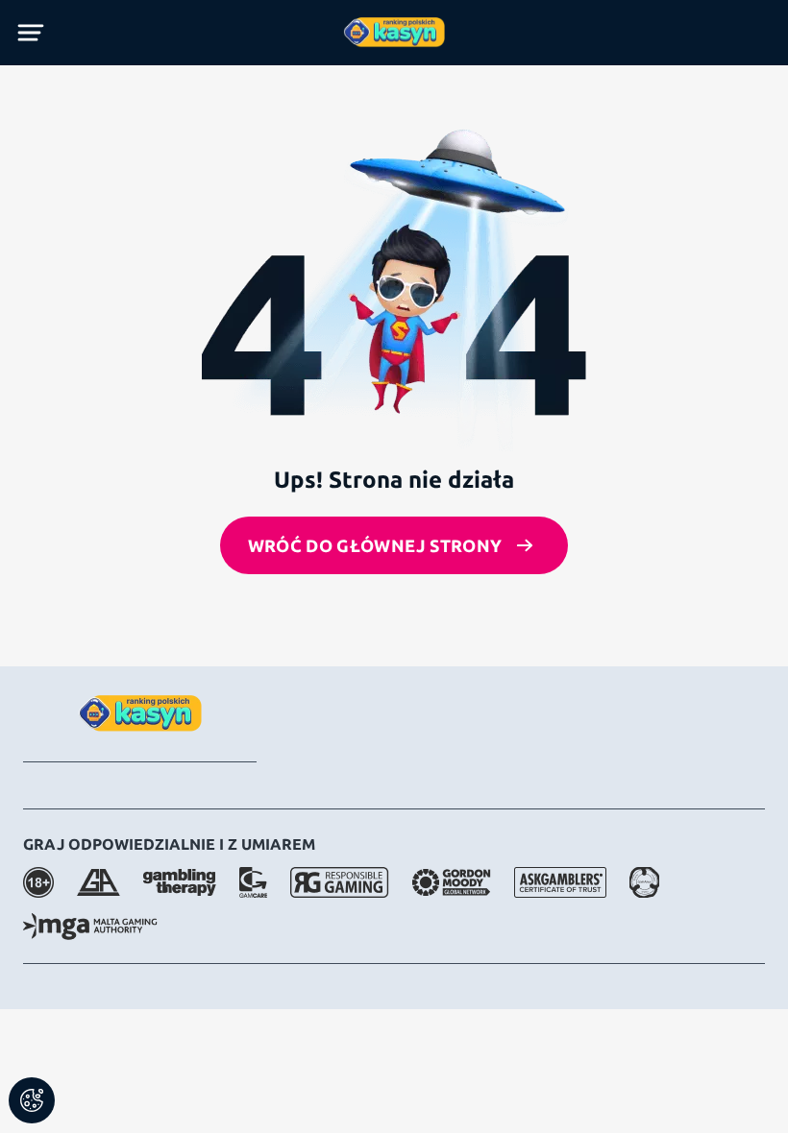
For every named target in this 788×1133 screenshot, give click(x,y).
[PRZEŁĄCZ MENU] (30, 32)
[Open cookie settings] (32, 1100)
